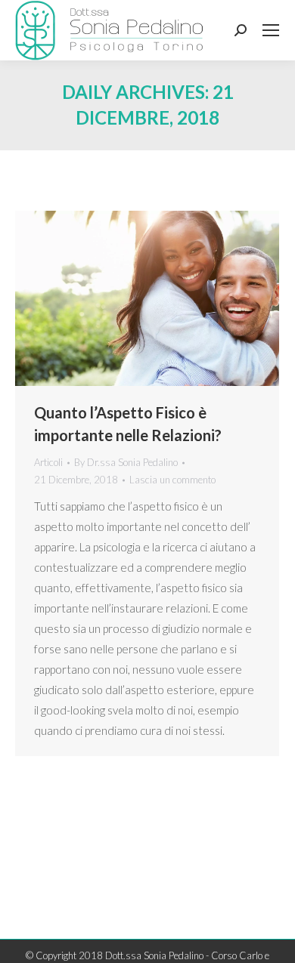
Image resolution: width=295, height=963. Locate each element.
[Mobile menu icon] (271, 30)
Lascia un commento (172, 480)
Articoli (48, 462)
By (126, 462)
